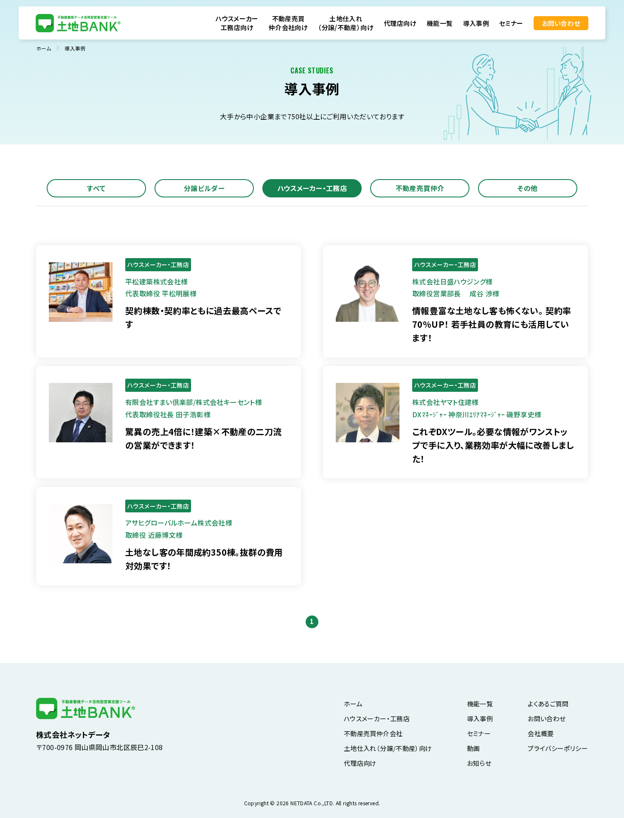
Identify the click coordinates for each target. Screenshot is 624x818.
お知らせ (479, 763)
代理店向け (400, 23)
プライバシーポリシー (558, 748)
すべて (96, 188)
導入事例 (476, 23)
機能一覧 (440, 23)
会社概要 (541, 733)
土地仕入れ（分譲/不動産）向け (346, 23)
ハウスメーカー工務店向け (237, 23)
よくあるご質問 (548, 703)
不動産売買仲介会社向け (288, 23)
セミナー (511, 23)
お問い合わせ (561, 23)
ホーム (353, 703)
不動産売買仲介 (420, 188)
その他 (527, 188)
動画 (473, 748)
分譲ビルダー (204, 188)
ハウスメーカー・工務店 (312, 188)
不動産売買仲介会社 (373, 733)
